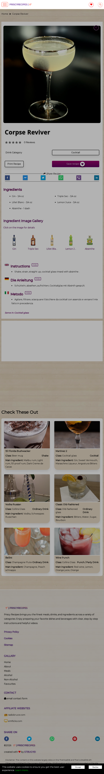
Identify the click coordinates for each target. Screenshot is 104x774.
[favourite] (91, 4)
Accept (78, 767)
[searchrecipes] (100, 4)
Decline (95, 767)
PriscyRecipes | (19, 4)
